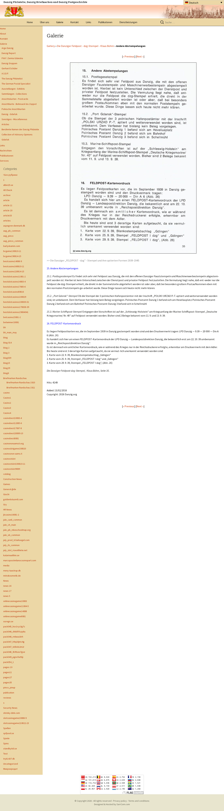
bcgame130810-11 (12, 251)
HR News (7, 509)
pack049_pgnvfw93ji (13, 657)
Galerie (59, 22)
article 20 (7, 210)
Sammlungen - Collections (14, 93)
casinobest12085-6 (12, 423)
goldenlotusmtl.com (13, 499)
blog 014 (7, 342)
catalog (7, 473)
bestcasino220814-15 (13, 271)
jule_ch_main (9, 524)
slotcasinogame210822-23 (16, 723)
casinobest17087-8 (12, 428)
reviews (7, 697)
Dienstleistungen (128, 22)
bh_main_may (10, 332)
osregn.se (8, 621)
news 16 (7, 585)
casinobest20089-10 (13, 433)
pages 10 (7, 667)
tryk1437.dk (9, 758)
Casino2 (7, 402)
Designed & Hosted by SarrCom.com (112, 804)
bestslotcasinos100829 (14, 296)
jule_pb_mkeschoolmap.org (17, 529)
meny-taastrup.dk (12, 570)
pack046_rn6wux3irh (13, 636)
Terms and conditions (138, 800)
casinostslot (9, 458)
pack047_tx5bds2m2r (13, 646)
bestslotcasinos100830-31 (16, 301)
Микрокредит (10, 768)
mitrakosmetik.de (12, 575)
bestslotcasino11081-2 (14, 276)
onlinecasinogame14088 (15, 611)
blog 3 (6, 352)
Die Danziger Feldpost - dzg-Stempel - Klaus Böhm (85, 46)
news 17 (7, 590)
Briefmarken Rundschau (15, 378)
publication (8, 692)
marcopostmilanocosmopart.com (19, 560)
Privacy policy (120, 800)
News (6, 580)
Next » (139, 56)
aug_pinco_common (13, 240)
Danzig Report (9, 53)
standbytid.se (10, 748)
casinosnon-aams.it (12, 453)
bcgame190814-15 (12, 256)
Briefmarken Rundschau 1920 (21, 382)
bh (4, 327)
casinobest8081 (11, 438)
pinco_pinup (9, 687)
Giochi (6, 494)
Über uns (44, 22)
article (6, 200)
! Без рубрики (10, 174)
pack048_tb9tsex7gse (14, 651)
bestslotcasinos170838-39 (16, 307)
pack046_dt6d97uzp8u (14, 631)
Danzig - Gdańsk (9, 114)
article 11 (7, 205)
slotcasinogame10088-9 (15, 718)
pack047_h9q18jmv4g (13, 641)
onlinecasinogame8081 (14, 616)
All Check (7, 190)
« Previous (128, 56)
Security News (10, 707)
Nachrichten (6, 150)
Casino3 (7, 407)
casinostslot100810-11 (14, 463)
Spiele (6, 738)
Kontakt (74, 22)
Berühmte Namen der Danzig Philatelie (20, 129)
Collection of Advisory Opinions (17, 134)
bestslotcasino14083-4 (14, 281)
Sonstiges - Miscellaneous (14, 119)
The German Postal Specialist (16, 83)
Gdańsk (5, 139)
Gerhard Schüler (10, 68)
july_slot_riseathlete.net (15, 550)
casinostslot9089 (11, 468)
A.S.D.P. (5, 73)
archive (6, 195)
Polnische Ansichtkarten (13, 109)
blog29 (6, 368)
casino (6, 392)
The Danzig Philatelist (12, 78)
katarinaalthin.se (11, 555)
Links (88, 22)
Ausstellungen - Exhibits (13, 88)
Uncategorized (10, 763)
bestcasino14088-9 (12, 261)
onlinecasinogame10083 (15, 601)
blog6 (6, 373)
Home (30, 22)
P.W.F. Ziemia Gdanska (12, 58)
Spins (6, 743)
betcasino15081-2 (12, 317)
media (6, 565)
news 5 (6, 596)
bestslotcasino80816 (13, 291)
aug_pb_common (11, 230)
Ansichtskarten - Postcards (15, 98)
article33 (7, 215)
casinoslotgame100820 (14, 448)
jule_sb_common (11, 535)
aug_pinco (8, 235)
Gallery (51, 46)
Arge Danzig (7, 48)
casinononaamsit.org (13, 443)
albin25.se (8, 185)
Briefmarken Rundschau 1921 (21, 387)
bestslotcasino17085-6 (14, 286)
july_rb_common (11, 545)
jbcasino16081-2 (11, 514)
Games (6, 484)
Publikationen (105, 22)
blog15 (6, 362)
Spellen (7, 728)
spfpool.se (8, 733)
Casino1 (7, 397)
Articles (5, 124)
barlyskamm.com (11, 246)
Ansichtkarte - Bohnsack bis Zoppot (19, 104)
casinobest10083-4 (12, 418)
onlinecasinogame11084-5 (16, 606)
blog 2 (6, 347)
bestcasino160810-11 (13, 266)
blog (5, 337)
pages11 (7, 672)
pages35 (7, 682)
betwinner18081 (11, 322)
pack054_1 (8, 662)
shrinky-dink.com (11, 712)
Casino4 (7, 412)
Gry (5, 504)
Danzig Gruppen (9, 63)
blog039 (7, 357)
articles (7, 220)
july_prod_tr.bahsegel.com (16, 540)
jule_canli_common (12, 519)
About (3, 33)
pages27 (7, 677)
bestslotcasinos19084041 (15, 312)
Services (4, 160)
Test (5, 753)
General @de (9, 489)
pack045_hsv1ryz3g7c (14, 626)
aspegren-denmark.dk (14, 225)
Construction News (12, 479)
